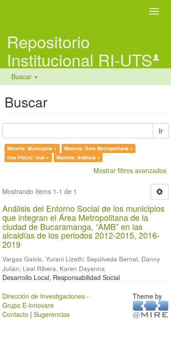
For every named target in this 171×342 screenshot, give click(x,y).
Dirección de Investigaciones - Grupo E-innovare (45, 300)
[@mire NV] (151, 308)
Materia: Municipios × (32, 148)
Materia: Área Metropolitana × (98, 148)
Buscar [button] (22, 76)
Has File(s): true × (28, 157)
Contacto (15, 314)
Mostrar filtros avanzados (129, 170)
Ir (161, 130)
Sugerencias (52, 314)
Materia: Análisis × (78, 157)
